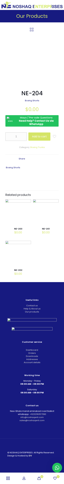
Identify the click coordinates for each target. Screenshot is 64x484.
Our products (32, 311)
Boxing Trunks (37, 147)
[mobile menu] (59, 5)
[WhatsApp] (25, 461)
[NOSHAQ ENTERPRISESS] (32, 5)
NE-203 (18, 228)
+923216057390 (38, 414)
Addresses (32, 359)
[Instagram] (38, 461)
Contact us (32, 305)
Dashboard (32, 350)
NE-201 (46, 228)
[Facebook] (30, 461)
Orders (32, 353)
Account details (32, 362)
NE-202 (18, 270)
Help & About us (32, 308)
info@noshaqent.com (32, 417)
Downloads (32, 356)
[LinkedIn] (34, 461)
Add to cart (39, 136)
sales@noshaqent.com (32, 420)
